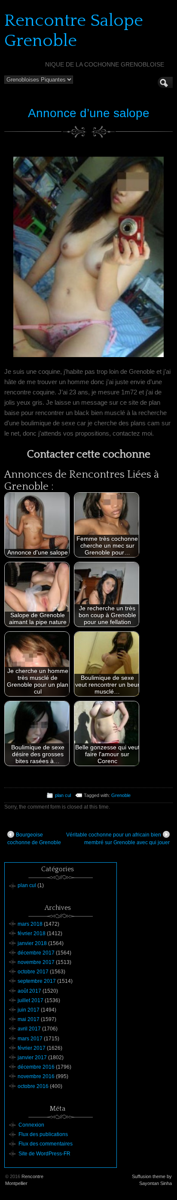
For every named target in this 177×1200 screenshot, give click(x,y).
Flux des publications (43, 1134)
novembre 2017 (36, 962)
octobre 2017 (33, 972)
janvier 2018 (32, 943)
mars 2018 (30, 924)
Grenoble (121, 795)
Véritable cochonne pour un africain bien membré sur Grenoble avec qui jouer (118, 838)
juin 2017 (29, 1010)
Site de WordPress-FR (44, 1154)
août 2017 (29, 991)
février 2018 (32, 933)
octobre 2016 (33, 1086)
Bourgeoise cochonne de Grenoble (34, 838)
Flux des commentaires (45, 1144)
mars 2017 (30, 1039)
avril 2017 (29, 1029)
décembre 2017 (36, 953)
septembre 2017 (37, 981)
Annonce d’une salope (89, 113)
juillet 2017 (30, 1000)
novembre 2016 (36, 1076)
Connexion (31, 1125)
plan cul (63, 795)
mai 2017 (29, 1019)
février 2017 (32, 1048)
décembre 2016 (36, 1067)
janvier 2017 (32, 1058)
